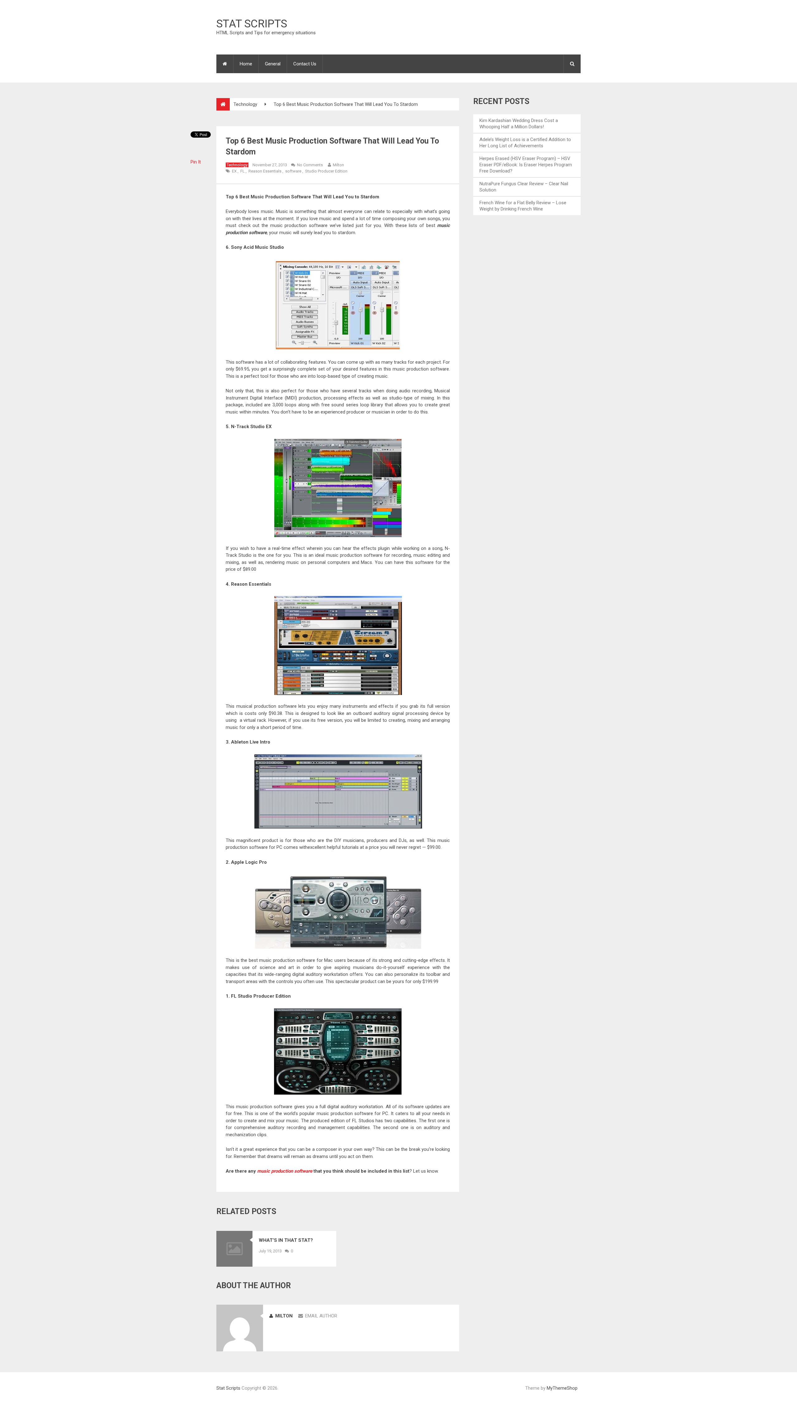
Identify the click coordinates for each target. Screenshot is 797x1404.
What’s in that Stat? (286, 1240)
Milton (338, 165)
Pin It (196, 162)
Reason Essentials (264, 171)
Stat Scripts (251, 23)
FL (242, 171)
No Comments (310, 165)
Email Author (321, 1316)
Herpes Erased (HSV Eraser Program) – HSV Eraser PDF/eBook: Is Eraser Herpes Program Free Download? (525, 165)
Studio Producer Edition (326, 171)
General (273, 64)
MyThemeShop (562, 1388)
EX (234, 171)
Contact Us (304, 64)
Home (246, 64)
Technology (245, 104)
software (293, 171)
